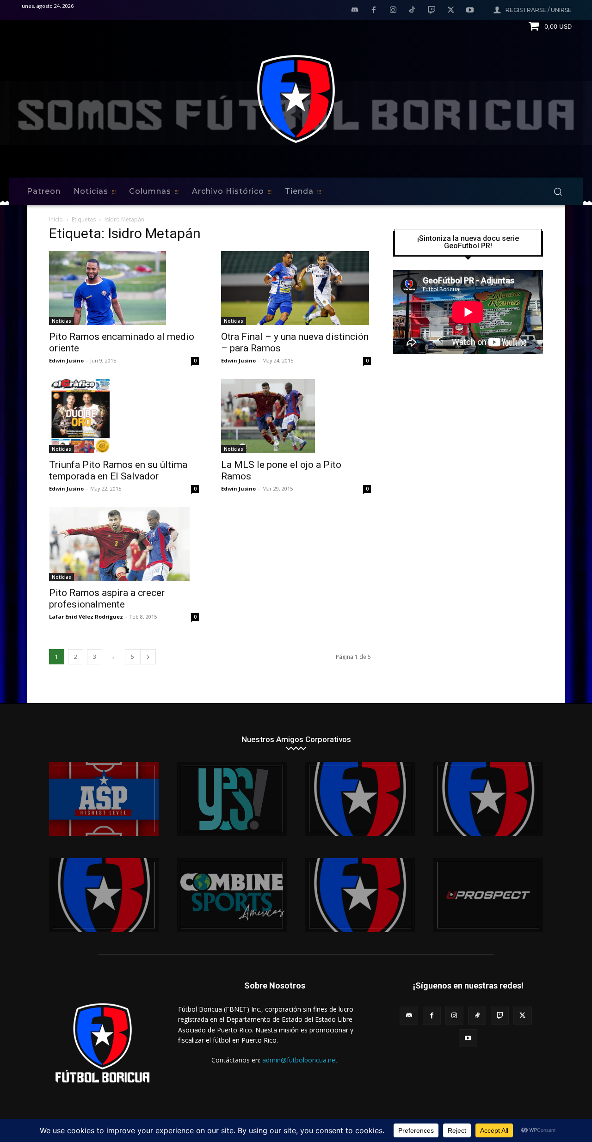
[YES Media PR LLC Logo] (232, 799)
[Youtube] (470, 10)
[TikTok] (412, 10)
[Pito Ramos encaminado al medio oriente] (124, 288)
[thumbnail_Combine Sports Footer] (232, 895)
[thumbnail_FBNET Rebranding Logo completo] (360, 799)
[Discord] (354, 10)
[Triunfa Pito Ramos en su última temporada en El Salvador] (124, 416)
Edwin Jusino (66, 360)
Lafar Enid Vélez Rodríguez (86, 616)
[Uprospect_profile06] (488, 895)
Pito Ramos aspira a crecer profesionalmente (107, 598)
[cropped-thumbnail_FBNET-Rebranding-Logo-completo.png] (488, 799)
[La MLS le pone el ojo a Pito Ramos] (296, 416)
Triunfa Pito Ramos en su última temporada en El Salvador (118, 470)
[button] (558, 191)
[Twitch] (431, 10)
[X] (451, 10)
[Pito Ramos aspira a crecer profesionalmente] (124, 544)
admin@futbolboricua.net (300, 1060)
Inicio (56, 219)
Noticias (61, 321)
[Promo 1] (104, 799)
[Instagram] (393, 10)
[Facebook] (373, 10)
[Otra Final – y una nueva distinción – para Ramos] (296, 288)
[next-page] (148, 656)
